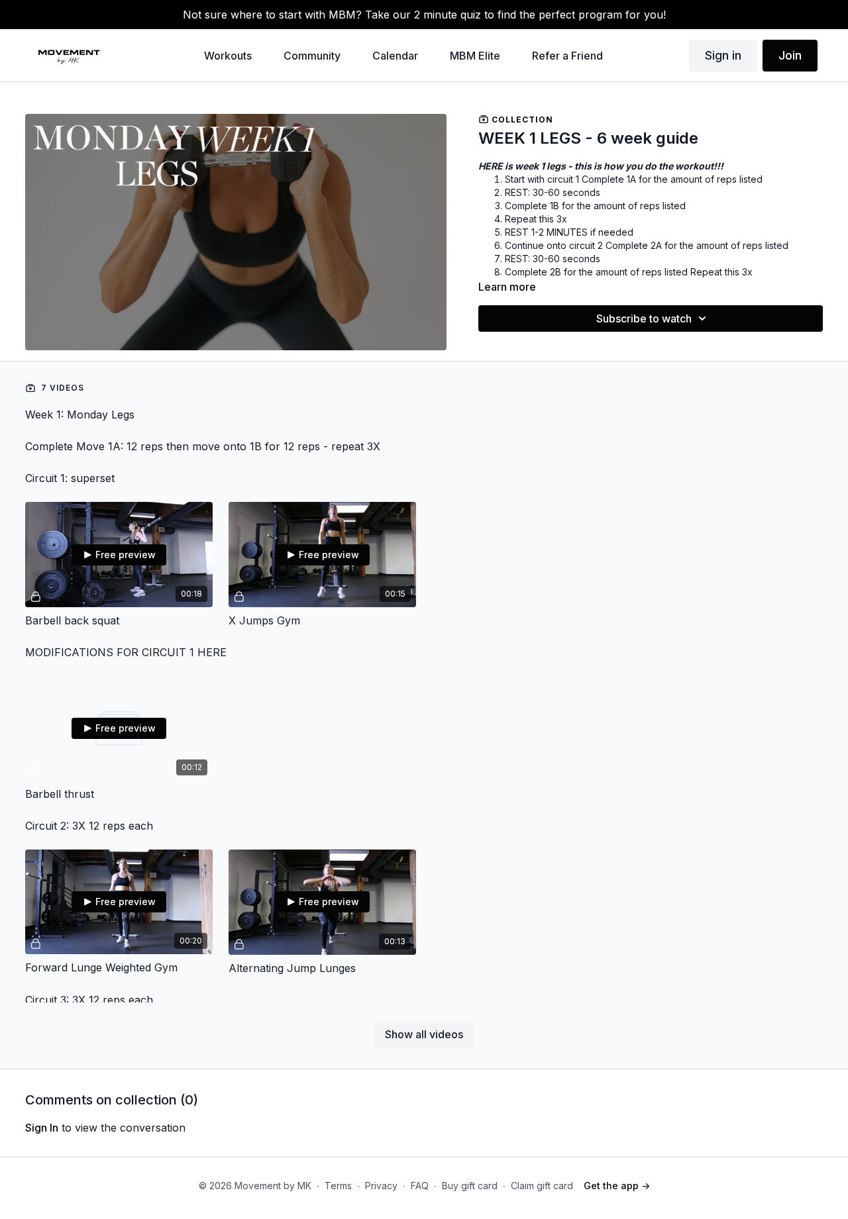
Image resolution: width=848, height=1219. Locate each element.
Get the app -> (617, 1185)
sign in (41, 1127)
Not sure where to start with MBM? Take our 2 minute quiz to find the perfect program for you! (424, 14)
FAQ (420, 1185)
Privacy (381, 1185)
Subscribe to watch (644, 318)
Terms (338, 1185)
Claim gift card (542, 1185)
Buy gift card (470, 1185)
